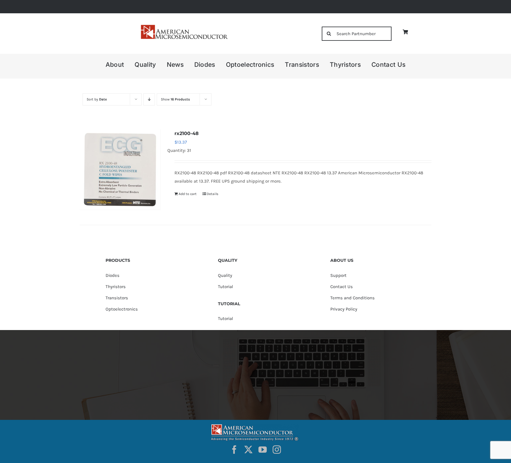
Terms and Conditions (352, 297)
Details (212, 194)
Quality (225, 275)
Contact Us (341, 286)
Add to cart (188, 194)
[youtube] (262, 450)
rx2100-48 (186, 133)
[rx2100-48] (120, 169)
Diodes (112, 275)
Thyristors (116, 286)
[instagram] (277, 450)
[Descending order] (149, 99)
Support (338, 275)
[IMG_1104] (183, 26)
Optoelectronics (122, 309)
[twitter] (248, 450)
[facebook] (234, 450)
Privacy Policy (343, 309)
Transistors (117, 297)
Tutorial (225, 286)
